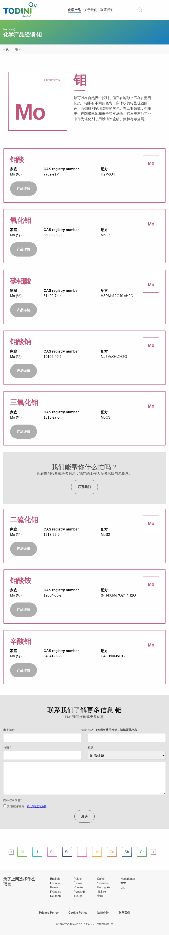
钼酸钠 (20, 342)
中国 (100, 896)
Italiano (54, 887)
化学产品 (74, 10)
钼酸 (17, 159)
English (55, 878)
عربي (124, 887)
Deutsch (55, 896)
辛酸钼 (20, 641)
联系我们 (107, 10)
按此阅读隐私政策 (36, 806)
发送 (84, 816)
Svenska (102, 883)
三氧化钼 (24, 402)
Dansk (101, 878)
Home (7, 29)
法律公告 (103, 912)
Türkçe (78, 896)
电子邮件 (9, 730)
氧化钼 (20, 220)
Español (55, 883)
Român (78, 887)
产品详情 (23, 188)
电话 (114, 730)
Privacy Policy (49, 912)
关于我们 (90, 10)
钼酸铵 (20, 580)
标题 (91, 747)
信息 (84, 730)
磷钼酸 (20, 281)
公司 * (7, 747)
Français (55, 891)
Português (103, 887)
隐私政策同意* (12, 800)
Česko (78, 883)
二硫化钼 (24, 520)
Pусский (79, 891)
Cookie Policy (77, 912)
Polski (78, 878)
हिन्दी (123, 883)
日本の (101, 891)
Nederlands (128, 878)
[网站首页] (20, 9)
